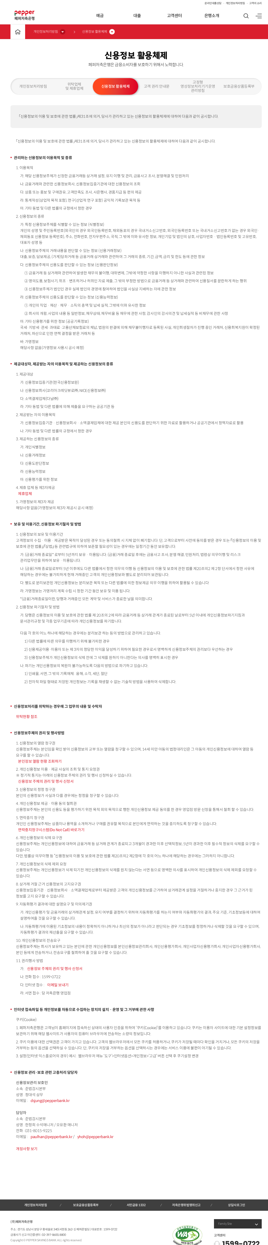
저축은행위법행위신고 (186, 1205)
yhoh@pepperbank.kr (95, 1137)
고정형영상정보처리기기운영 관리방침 (197, 86)
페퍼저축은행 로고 (24, 15)
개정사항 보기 (26, 1149)
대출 (137, 15)
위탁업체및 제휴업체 (74, 86)
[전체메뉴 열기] (258, 16)
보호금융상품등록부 (239, 86)
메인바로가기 (17, 31)
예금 (99, 15)
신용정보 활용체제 (115, 86)
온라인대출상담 (213, 3)
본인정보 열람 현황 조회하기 (40, 761)
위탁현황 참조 (26, 716)
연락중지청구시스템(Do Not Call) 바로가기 (51, 830)
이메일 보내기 (58, 985)
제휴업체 (25, 493)
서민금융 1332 (136, 1205)
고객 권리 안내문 (157, 86)
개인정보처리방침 (235, 3)
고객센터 (174, 15)
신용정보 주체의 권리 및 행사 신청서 (45, 781)
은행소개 (211, 15)
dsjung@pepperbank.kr (50, 1100)
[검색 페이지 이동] (246, 16)
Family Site (225, 1224)
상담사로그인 (236, 1205)
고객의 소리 (255, 3)
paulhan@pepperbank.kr (52, 1137)
